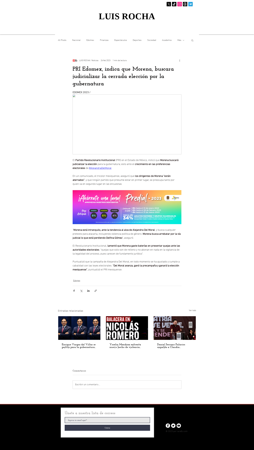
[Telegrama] (190, 4)
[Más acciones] (179, 60)
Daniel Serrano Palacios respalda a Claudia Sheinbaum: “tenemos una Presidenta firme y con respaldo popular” (172, 346)
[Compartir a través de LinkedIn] (88, 290)
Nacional (76, 40)
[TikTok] (174, 4)
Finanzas (104, 40)
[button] (192, 40)
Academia (167, 40)
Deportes (137, 40)
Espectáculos (120, 40)
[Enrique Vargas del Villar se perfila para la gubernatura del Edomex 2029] (79, 328)
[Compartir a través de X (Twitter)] (81, 290)
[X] (169, 4)
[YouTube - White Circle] (179, 425)
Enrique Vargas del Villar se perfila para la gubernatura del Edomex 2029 (79, 346)
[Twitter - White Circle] (173, 425)
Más (179, 40)
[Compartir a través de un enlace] (95, 290)
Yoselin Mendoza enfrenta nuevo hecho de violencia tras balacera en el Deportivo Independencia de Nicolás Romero (126, 346)
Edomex (90, 40)
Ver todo (192, 310)
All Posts (62, 40)
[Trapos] (185, 4)
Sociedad (151, 40)
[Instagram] (179, 4)
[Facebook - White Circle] (168, 425)
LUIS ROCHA (127, 16)
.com (185, 431)
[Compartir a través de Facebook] (74, 290)
